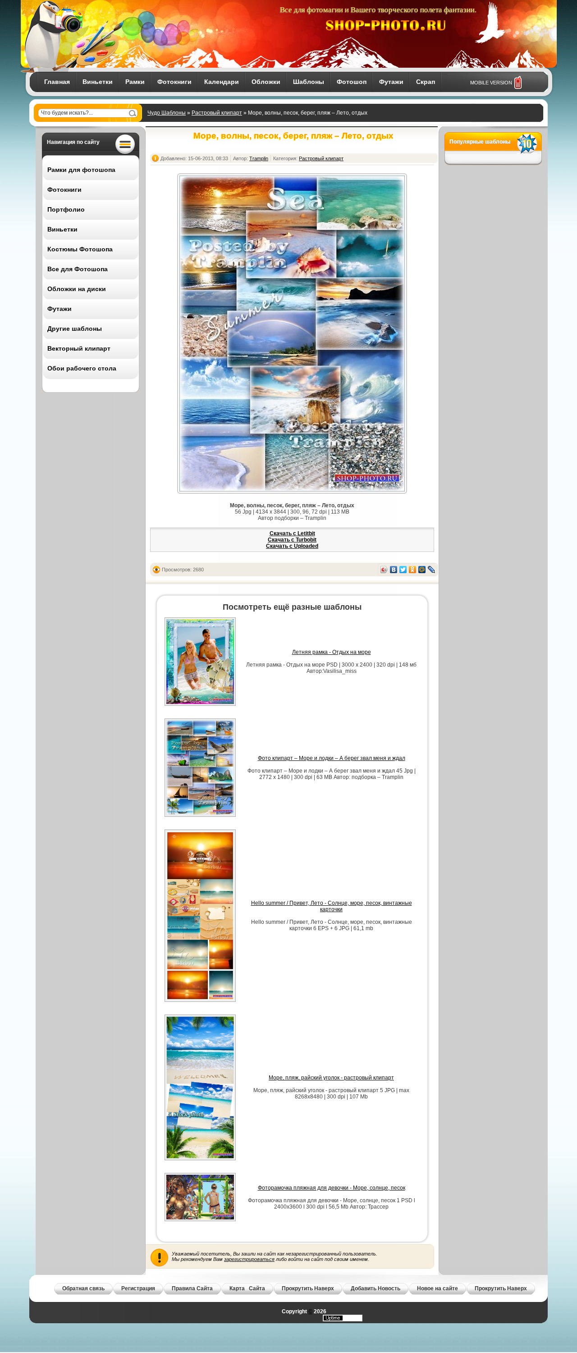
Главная (57, 81)
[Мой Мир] (422, 569)
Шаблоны (308, 81)
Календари (221, 81)
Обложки (266, 81)
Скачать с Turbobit (292, 540)
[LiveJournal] (431, 569)
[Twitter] (403, 569)
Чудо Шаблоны (166, 113)
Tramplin (258, 158)
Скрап (425, 81)
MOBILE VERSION (491, 82)
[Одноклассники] (412, 569)
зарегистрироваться (249, 1259)
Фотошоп (351, 81)
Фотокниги (174, 81)
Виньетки (97, 81)
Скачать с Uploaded (292, 546)
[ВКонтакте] (393, 569)
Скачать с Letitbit (292, 533)
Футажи (391, 81)
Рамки (135, 81)
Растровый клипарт (217, 113)
